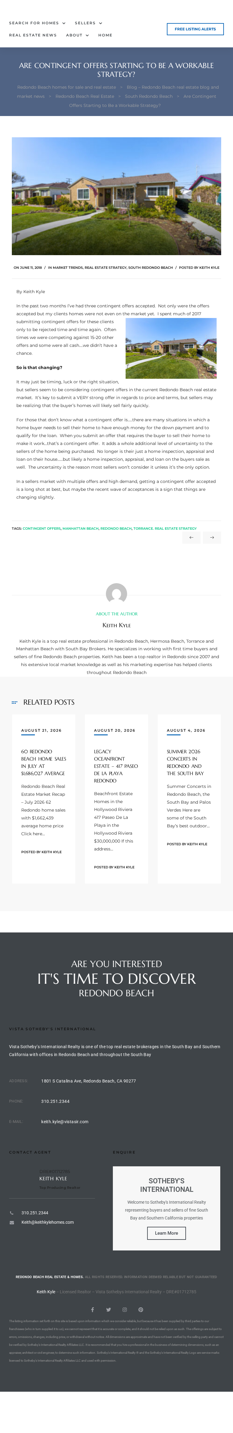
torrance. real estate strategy (165, 529)
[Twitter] (108, 1309)
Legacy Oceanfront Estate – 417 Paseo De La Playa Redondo (116, 766)
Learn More (166, 1233)
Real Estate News (33, 35)
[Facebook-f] (92, 1309)
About (74, 35)
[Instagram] (124, 1309)
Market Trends (68, 267)
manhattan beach (80, 529)
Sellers (85, 23)
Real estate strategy (106, 267)
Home (105, 35)
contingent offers (42, 529)
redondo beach (116, 529)
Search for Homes (34, 23)
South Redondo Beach (150, 267)
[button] (195, 29)
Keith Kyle (209, 267)
